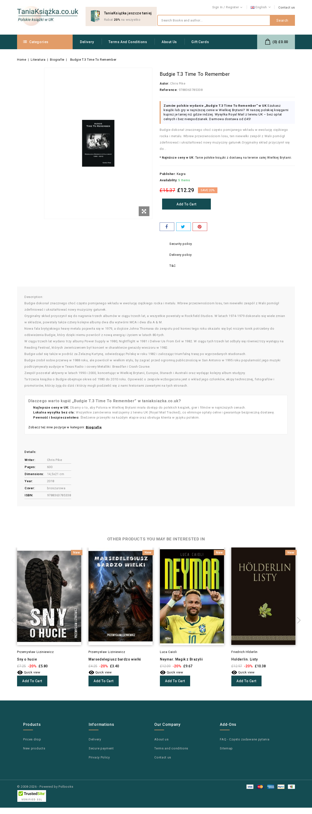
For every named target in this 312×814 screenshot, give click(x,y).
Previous (15, 620)
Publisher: (168, 174)
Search (282, 20)
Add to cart (186, 204)
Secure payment (101, 748)
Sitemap (226, 748)
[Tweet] (183, 227)
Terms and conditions (127, 42)
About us (169, 42)
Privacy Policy (99, 757)
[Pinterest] (200, 227)
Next (297, 620)
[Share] (167, 227)
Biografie (94, 427)
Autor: (164, 83)
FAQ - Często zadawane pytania (244, 739)
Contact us (286, 7)
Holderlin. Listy (244, 659)
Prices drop (32, 739)
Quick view (28, 672)
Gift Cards (200, 42)
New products (34, 748)
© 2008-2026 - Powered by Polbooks (45, 786)
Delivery (87, 42)
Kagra (181, 174)
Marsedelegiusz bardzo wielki (114, 659)
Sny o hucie (27, 659)
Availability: (168, 180)
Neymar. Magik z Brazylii (181, 659)
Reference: (169, 90)
